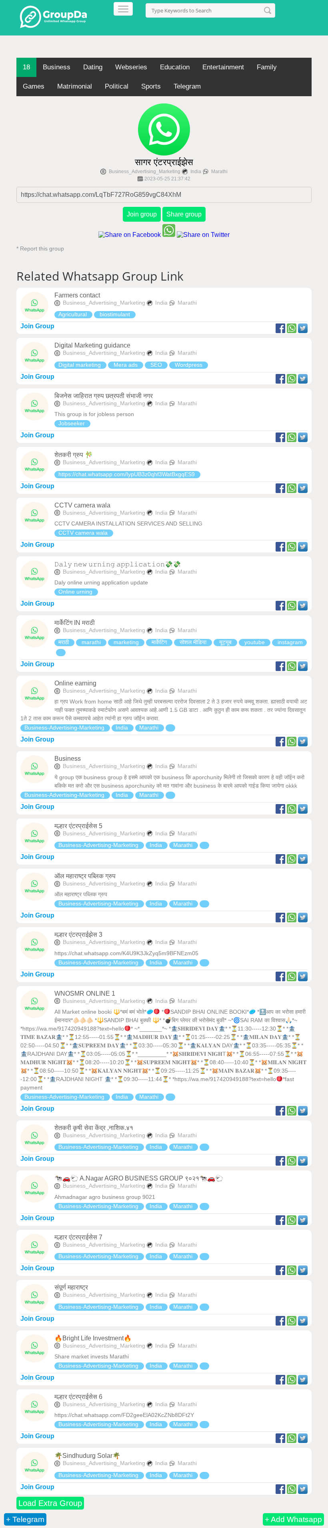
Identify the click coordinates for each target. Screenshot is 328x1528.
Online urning (76, 591)
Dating (92, 67)
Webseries (131, 67)
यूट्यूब (225, 642)
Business (56, 67)
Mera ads (125, 365)
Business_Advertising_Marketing (144, 171)
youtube (254, 642)
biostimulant (115, 314)
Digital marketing (80, 365)
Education (175, 67)
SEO (156, 365)
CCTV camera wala (83, 533)
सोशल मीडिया (193, 642)
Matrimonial (74, 86)
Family (267, 67)
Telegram (187, 86)
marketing (126, 642)
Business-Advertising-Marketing (65, 727)
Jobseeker (72, 423)
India (195, 171)
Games (33, 86)
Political (116, 86)
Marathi (219, 171)
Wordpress (188, 365)
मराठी (64, 642)
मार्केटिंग (159, 642)
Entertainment (223, 67)
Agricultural (73, 314)
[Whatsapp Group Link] (61, 652)
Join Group (37, 326)
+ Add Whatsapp (293, 1519)
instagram (289, 642)
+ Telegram (25, 1519)
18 (26, 67)
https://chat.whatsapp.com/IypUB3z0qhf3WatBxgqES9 (127, 474)
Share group (184, 214)
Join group (142, 214)
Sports (151, 86)
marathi (91, 642)
